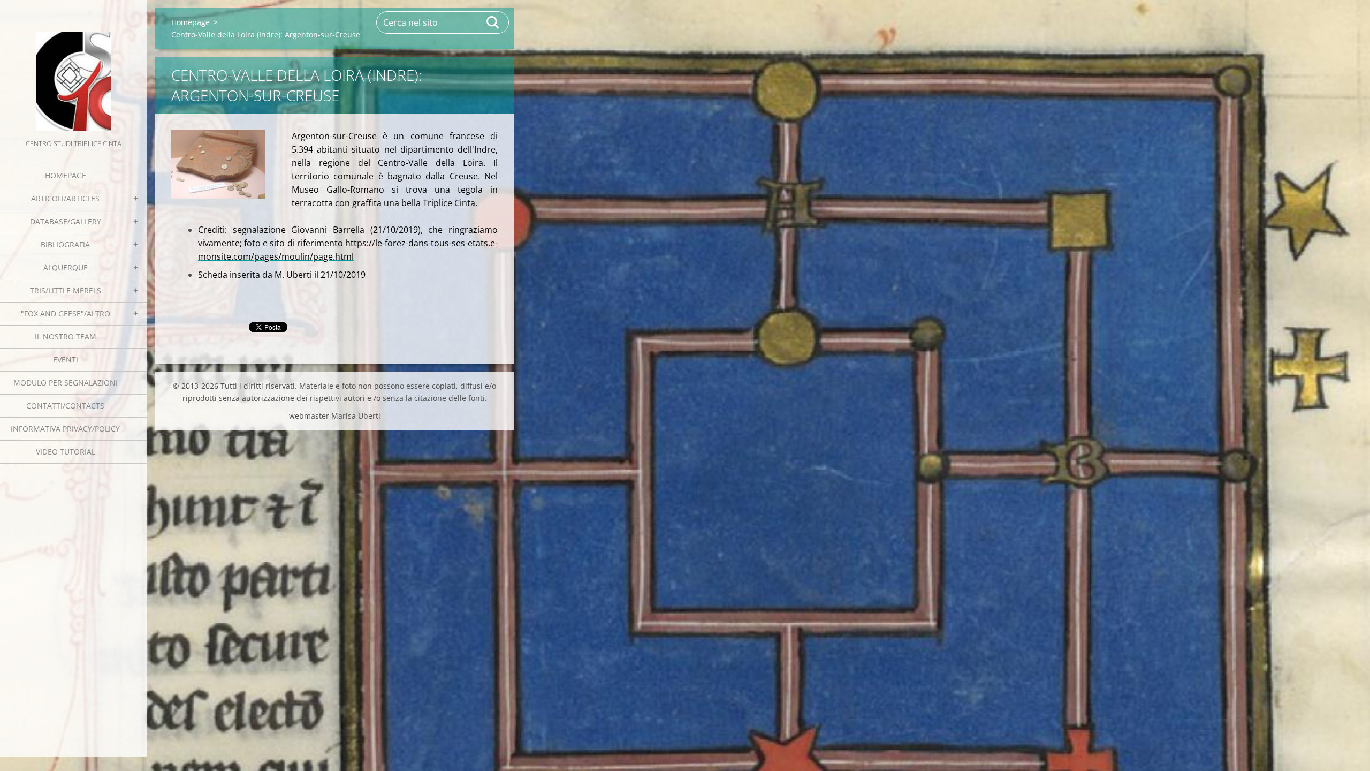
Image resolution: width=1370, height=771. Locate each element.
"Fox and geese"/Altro (65, 313)
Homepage (65, 175)
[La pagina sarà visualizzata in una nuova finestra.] (218, 164)
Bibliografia (65, 244)
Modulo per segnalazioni (65, 382)
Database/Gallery (65, 221)
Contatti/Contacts (65, 405)
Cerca (493, 22)
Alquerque (65, 267)
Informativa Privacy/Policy (65, 429)
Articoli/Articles (65, 198)
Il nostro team (65, 336)
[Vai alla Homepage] (73, 68)
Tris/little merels (65, 290)
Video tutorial (65, 452)
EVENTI (65, 359)
